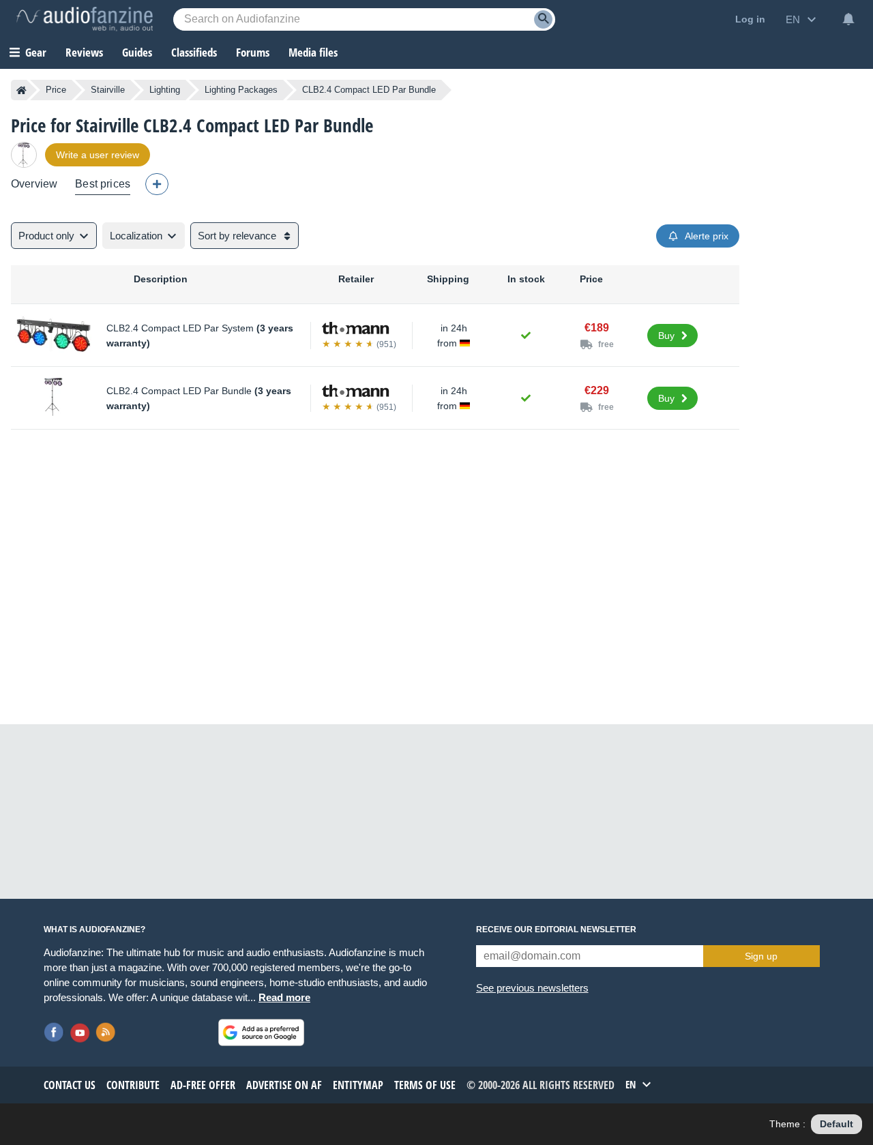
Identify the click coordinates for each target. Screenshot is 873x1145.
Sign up (761, 956)
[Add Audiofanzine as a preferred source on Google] (261, 1032)
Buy (666, 335)
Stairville (108, 90)
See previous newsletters (532, 988)
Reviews (84, 52)
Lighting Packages (241, 90)
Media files (313, 52)
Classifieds (194, 52)
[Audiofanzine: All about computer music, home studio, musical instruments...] (84, 19)
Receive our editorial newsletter (556, 929)
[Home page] (21, 90)
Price (56, 90)
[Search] (543, 19)
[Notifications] (848, 19)
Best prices (102, 184)
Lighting (164, 90)
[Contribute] (156, 184)
